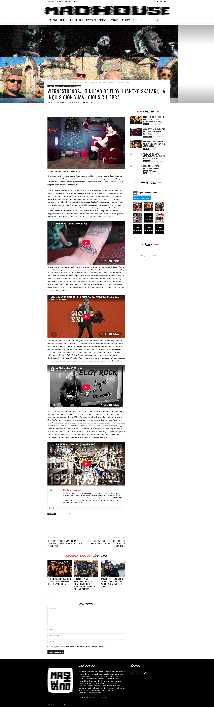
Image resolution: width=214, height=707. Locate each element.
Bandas (64, 83)
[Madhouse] (107, 10)
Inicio (49, 83)
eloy (59, 514)
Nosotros (125, 20)
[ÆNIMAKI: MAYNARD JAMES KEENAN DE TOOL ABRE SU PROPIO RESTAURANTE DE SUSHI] (113, 568)
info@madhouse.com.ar (97, 697)
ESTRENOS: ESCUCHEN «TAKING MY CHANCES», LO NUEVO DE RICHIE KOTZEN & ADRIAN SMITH (64, 543)
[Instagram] (161, 1)
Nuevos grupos (77, 86)
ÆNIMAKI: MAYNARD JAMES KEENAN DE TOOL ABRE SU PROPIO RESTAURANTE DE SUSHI (112, 582)
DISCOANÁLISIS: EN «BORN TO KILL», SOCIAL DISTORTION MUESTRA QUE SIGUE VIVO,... (153, 119)
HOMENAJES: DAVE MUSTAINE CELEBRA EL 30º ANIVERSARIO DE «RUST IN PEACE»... (154, 144)
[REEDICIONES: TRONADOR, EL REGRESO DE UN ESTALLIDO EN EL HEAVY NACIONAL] (59, 568)
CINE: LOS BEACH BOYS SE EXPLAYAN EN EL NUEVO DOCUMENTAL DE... (152, 168)
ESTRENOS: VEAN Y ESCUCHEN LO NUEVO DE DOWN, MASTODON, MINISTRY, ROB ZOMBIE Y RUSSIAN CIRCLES (84, 584)
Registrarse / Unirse (71, 1)
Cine (145, 173)
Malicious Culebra (68, 514)
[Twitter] (165, 1)
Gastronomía (105, 576)
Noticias (53, 20)
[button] (137, 206)
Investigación (76, 20)
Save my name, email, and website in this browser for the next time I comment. (77, 647)
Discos (146, 124)
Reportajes (91, 20)
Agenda (63, 20)
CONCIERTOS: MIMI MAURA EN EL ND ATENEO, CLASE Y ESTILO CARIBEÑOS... (154, 131)
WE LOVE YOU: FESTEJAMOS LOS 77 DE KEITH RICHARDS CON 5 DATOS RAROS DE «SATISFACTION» (108, 543)
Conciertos (147, 136)
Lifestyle (114, 20)
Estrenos (69, 86)
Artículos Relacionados (77, 555)
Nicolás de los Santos (59, 102)
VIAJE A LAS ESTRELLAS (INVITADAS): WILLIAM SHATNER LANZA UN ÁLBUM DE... (154, 156)
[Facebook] (157, 1)
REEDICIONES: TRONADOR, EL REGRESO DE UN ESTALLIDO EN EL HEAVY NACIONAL (59, 581)
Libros (146, 149)
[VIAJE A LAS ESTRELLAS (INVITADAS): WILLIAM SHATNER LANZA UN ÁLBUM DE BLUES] (136, 156)
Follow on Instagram (141, 198)
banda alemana (58, 343)
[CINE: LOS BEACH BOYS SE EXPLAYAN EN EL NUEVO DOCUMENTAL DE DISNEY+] (136, 169)
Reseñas (102, 20)
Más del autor (100, 555)
